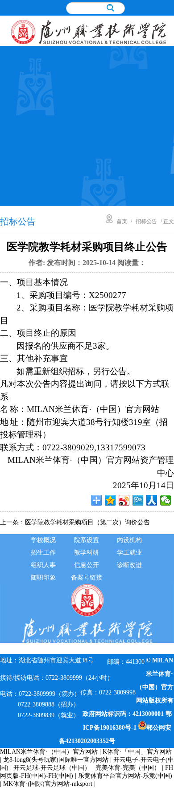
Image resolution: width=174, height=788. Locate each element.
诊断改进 (129, 565)
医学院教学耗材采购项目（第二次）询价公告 (87, 522)
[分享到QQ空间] (110, 500)
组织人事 (43, 565)
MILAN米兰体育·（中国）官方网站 (49, 751)
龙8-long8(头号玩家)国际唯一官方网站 (55, 759)
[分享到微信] (165, 500)
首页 (121, 221)
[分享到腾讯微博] (138, 500)
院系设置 (86, 540)
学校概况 (43, 540)
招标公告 (146, 221)
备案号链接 (86, 577)
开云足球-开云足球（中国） (52, 767)
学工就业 (129, 552)
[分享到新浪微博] (124, 500)
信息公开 (86, 565)
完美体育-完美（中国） (127, 767)
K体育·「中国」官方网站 (137, 751)
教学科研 (86, 552)
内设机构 (129, 540)
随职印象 (43, 577)
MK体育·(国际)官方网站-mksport (47, 783)
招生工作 (43, 552)
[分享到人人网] (151, 500)
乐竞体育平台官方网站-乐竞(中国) (125, 775)
